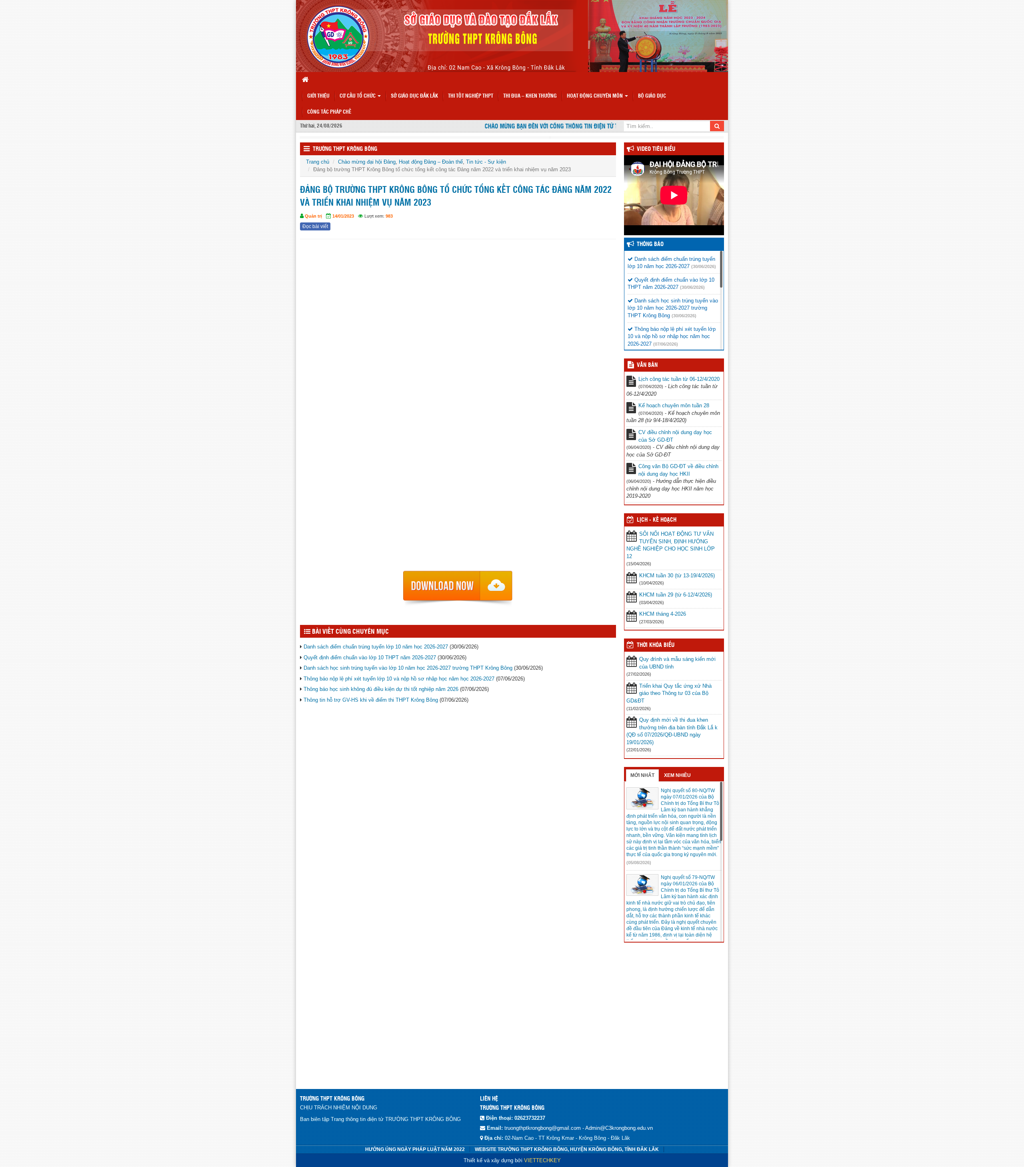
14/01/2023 (343, 216)
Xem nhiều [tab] (677, 775)
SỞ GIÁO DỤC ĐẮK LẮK (414, 96)
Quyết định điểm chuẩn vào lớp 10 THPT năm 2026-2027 (370, 658)
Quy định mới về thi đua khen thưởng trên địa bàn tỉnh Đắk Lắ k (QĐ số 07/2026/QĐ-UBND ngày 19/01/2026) (672, 731)
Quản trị (313, 216)
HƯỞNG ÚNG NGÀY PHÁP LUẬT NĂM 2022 (415, 1149)
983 (389, 216)
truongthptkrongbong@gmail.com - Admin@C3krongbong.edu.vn (578, 1128)
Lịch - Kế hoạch (656, 520)
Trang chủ (317, 162)
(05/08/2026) (638, 862)
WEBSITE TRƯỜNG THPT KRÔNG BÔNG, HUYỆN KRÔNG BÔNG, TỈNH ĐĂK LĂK (567, 1149)
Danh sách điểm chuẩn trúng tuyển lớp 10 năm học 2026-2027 (376, 647)
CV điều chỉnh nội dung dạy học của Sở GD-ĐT (675, 436)
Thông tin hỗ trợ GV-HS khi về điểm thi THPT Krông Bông (371, 700)
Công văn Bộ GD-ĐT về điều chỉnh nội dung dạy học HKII (678, 470)
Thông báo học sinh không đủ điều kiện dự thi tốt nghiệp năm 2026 (381, 689)
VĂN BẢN (647, 365)
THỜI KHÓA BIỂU (655, 645)
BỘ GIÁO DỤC (652, 96)
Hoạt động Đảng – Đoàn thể (431, 162)
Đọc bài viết (315, 226)
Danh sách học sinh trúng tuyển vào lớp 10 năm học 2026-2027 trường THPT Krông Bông (408, 668)
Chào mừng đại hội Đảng (367, 162)
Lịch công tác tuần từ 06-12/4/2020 (679, 379)
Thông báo (650, 244)
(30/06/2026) (703, 266)
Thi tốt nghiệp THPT (470, 96)
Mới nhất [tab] (642, 775)
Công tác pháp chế (329, 112)
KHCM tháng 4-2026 (662, 614)
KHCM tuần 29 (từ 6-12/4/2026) (675, 595)
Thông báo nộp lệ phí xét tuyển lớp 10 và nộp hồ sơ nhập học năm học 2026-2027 (399, 679)
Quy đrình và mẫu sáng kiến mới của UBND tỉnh (677, 663)
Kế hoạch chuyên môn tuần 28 (673, 405)
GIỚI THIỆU (318, 96)
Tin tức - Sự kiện (486, 162)
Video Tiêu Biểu (656, 149)
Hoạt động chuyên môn (595, 96)
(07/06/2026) (665, 344)
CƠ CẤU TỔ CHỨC (358, 96)
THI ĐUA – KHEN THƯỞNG (530, 96)
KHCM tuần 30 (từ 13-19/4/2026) (677, 575)
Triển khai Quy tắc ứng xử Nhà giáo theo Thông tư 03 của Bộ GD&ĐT (669, 693)
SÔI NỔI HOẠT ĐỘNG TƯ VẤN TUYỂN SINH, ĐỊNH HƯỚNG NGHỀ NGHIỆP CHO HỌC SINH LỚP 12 (670, 545)
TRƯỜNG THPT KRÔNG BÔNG (345, 149)
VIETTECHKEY (542, 1160)
